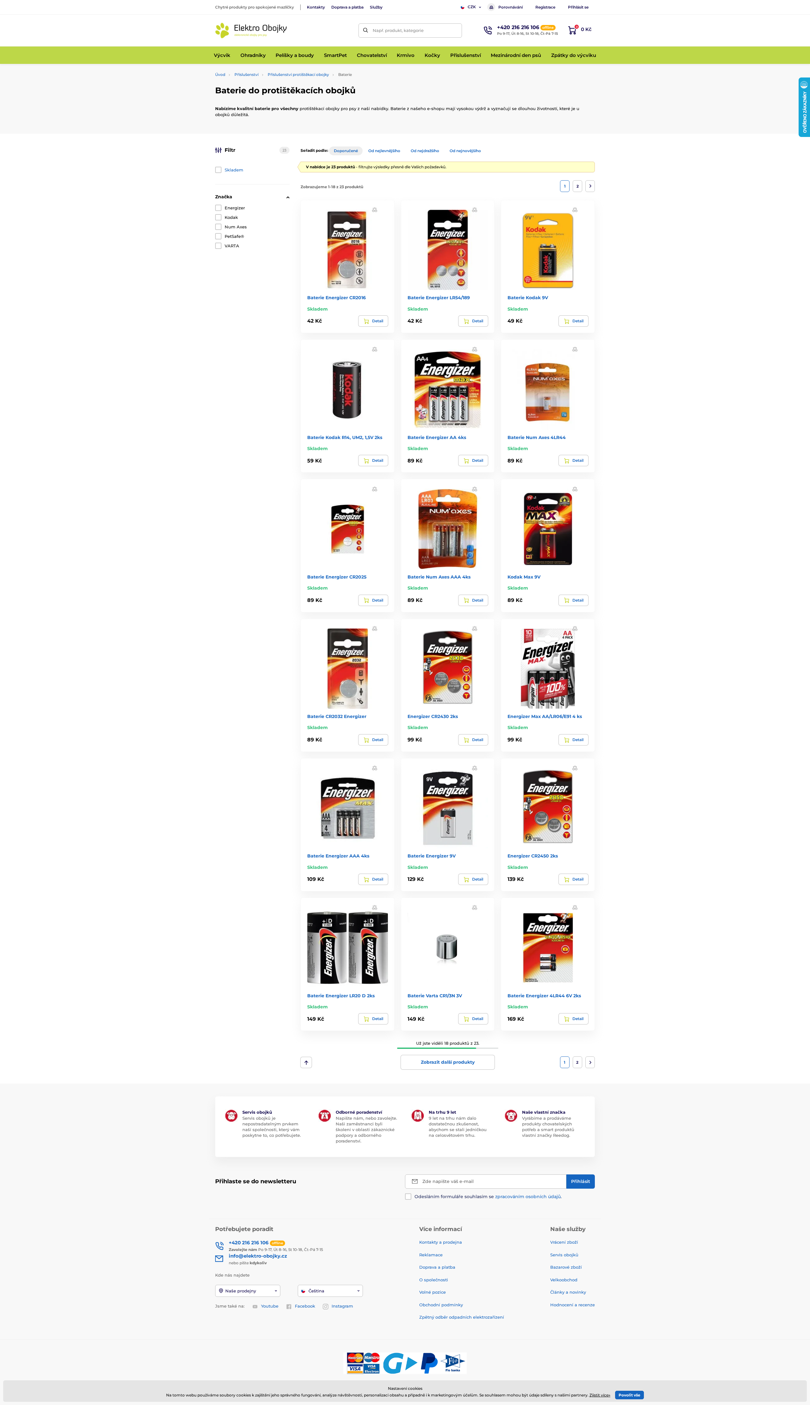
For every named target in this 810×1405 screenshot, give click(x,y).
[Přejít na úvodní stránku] (251, 30)
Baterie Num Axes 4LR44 (537, 437)
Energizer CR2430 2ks (433, 716)
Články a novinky (568, 1292)
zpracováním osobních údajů (528, 1196)
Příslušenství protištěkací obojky (298, 74)
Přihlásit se (578, 7)
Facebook (305, 1306)
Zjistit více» (599, 1395)
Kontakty (316, 7)
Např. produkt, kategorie (398, 30)
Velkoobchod (563, 1279)
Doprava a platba (347, 7)
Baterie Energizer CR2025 (336, 577)
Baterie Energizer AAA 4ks (338, 856)
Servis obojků (564, 1254)
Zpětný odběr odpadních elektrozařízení (461, 1317)
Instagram (342, 1306)
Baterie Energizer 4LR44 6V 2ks (544, 996)
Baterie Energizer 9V (432, 856)
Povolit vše (629, 1395)
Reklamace (431, 1254)
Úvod (220, 74)
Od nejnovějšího (465, 150)
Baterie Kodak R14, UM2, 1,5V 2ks (344, 437)
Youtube (269, 1306)
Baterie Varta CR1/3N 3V (435, 996)
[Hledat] (365, 30)
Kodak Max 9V (524, 577)
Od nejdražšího (425, 150)
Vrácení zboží (564, 1242)
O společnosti (433, 1279)
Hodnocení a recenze (572, 1304)
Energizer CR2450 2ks (533, 856)
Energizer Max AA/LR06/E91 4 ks (545, 716)
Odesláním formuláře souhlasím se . (488, 1196)
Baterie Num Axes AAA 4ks (439, 577)
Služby (376, 7)
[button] (374, 210)
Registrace (545, 7)
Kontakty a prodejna (440, 1242)
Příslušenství (246, 74)
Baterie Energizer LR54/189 (439, 297)
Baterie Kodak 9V (528, 297)
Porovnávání (510, 7)
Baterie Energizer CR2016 (336, 297)
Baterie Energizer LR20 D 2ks (341, 996)
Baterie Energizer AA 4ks (437, 437)
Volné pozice (432, 1292)
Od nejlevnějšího (384, 150)
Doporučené (346, 150)
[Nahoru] (306, 1062)
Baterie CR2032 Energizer (336, 716)
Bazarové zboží (566, 1267)
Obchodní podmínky (441, 1304)
